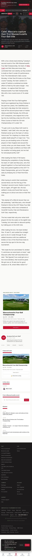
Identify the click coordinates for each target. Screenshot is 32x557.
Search (26, 400)
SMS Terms (20, 528)
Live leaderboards (21, 448)
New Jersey (26, 512)
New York (18, 510)
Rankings (3, 485)
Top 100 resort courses (7, 472)
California (3, 510)
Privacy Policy (12, 528)
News (6, 28)
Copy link (21, 345)
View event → (16, 372)
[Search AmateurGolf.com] (21, 13)
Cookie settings (13, 530)
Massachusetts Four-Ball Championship (15, 365)
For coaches (4, 491)
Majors (3, 464)
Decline (21, 545)
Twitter (8, 345)
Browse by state (5, 451)
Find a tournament (5, 448)
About (18, 491)
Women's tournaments (6, 457)
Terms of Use (4, 528)
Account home (20, 489)
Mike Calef (9, 388)
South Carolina (18, 512)
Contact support (5, 499)
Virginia (12, 514)
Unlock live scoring (16, 375)
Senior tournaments (6, 455)
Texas (13, 510)
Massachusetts (5, 514)
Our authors (20, 494)
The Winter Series (5, 470)
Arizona (24, 510)
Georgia (3, 512)
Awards (3, 489)
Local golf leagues (5, 453)
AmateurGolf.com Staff (14, 336)
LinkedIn (14, 345)
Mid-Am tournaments (6, 459)
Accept (27, 545)
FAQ (2, 502)
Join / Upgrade (20, 487)
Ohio (16, 514)
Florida (9, 510)
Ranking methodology (6, 487)
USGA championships (6, 462)
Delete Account (5, 530)
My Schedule (4, 479)
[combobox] (16, 400)
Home (2, 28)
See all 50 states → (23, 514)
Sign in (25, 13)
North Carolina (9, 512)
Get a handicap (5, 477)
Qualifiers (3, 474)
